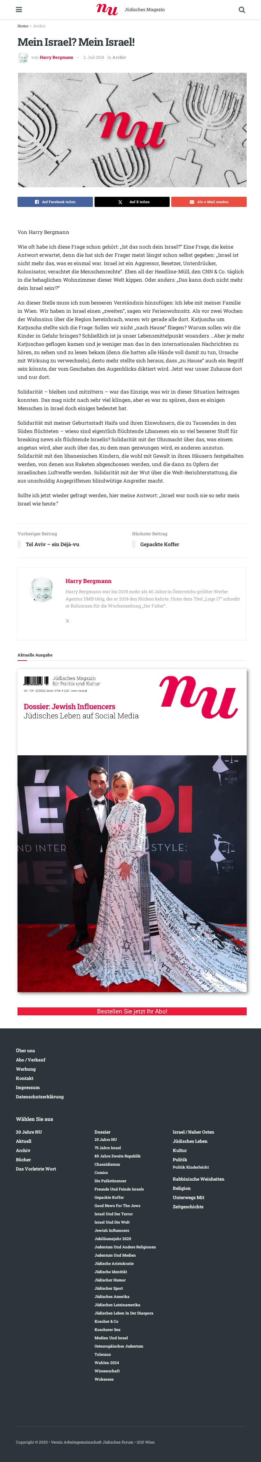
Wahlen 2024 (107, 1362)
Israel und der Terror (114, 1213)
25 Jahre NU (106, 1139)
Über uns (25, 1050)
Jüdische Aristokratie (114, 1263)
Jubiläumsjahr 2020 (113, 1238)
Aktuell (23, 1141)
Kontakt (24, 1078)
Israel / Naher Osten (193, 1132)
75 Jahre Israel (108, 1147)
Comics (101, 1172)
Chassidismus (107, 1164)
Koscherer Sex (108, 1329)
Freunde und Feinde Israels (119, 1188)
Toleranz (103, 1354)
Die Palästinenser (110, 1180)
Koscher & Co (106, 1321)
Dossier (102, 1132)
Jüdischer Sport (109, 1288)
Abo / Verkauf (30, 1060)
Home (23, 25)
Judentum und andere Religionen (125, 1246)
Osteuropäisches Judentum (119, 1346)
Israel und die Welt (112, 1222)
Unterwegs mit (188, 1197)
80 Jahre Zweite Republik (118, 1155)
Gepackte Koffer (109, 1197)
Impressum (28, 1087)
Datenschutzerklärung (40, 1097)
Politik (180, 1160)
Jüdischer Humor (110, 1279)
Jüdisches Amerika (112, 1296)
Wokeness (104, 1379)
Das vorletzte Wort (36, 1169)
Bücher (23, 1160)
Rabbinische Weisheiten (198, 1179)
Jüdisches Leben (190, 1141)
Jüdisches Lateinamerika (117, 1304)
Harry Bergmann (56, 57)
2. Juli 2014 (93, 57)
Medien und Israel (111, 1337)
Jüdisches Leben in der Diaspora (124, 1312)
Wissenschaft (107, 1370)
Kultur (180, 1150)
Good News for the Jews (117, 1205)
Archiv (39, 25)
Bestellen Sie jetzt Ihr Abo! (132, 1011)
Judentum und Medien (115, 1255)
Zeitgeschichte (188, 1207)
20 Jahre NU (29, 1132)
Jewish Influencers (112, 1230)
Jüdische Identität (111, 1271)
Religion (182, 1188)
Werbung (26, 1069)
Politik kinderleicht (191, 1167)
